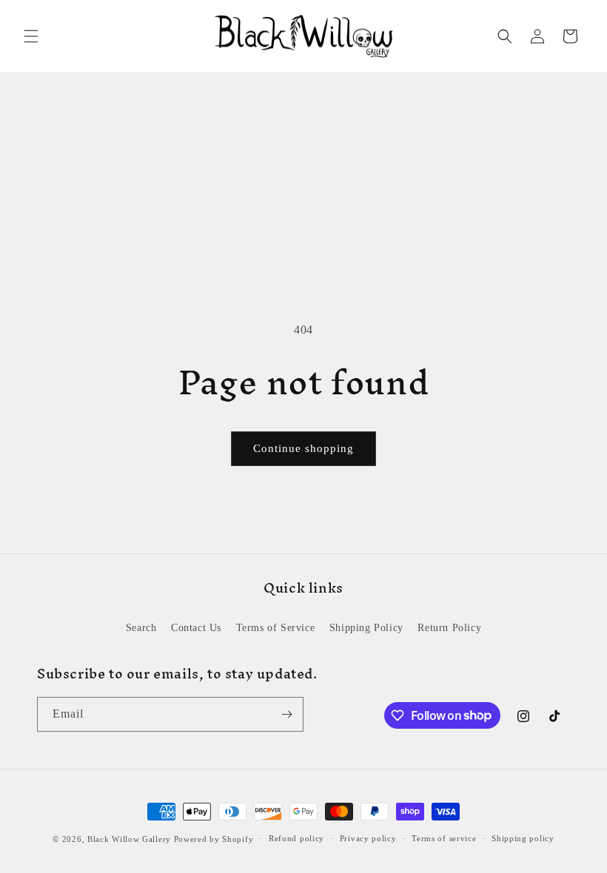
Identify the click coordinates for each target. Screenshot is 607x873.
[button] (31, 36)
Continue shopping (303, 448)
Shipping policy (523, 838)
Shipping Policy (366, 627)
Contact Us (196, 627)
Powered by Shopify (214, 839)
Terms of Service (275, 627)
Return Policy (449, 627)
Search (141, 627)
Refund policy (296, 838)
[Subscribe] (286, 714)
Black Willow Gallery (129, 839)
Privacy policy (368, 838)
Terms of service (444, 838)
